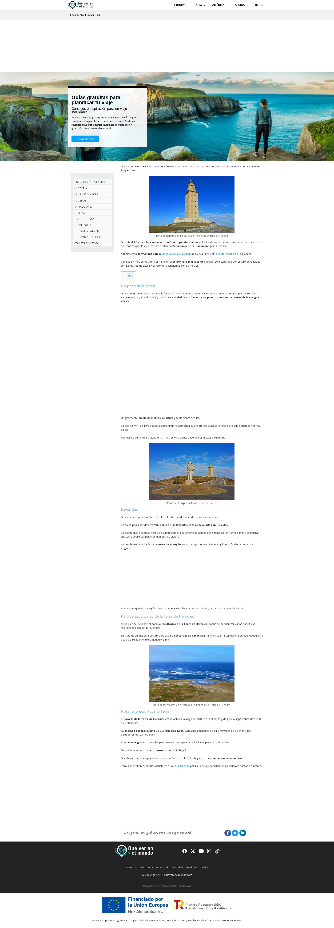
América (218, 4)
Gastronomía (84, 218)
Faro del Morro (224, 253)
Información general (90, 181)
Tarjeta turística (87, 243)
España (208, 261)
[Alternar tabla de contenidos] (128, 276)
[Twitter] (235, 833)
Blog (259, 4)
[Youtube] (201, 851)
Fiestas (80, 212)
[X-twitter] (193, 851)
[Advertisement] (167, 46)
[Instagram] (209, 851)
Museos (80, 200)
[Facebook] (227, 833)
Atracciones (84, 206)
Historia (81, 188)
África (240, 4)
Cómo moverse (91, 237)
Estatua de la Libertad (176, 253)
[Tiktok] (217, 851)
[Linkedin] (242, 833)
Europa (179, 4)
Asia (199, 4)
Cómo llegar (89, 230)
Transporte (83, 225)
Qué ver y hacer (86, 194)
